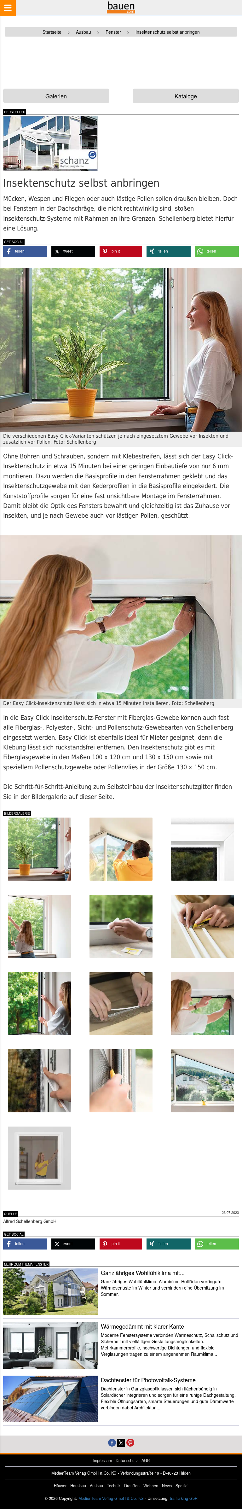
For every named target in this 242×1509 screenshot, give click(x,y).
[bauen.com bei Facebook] (112, 1442)
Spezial (182, 1486)
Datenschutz (127, 1460)
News (167, 1486)
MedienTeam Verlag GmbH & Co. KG (111, 1498)
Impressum (102, 1460)
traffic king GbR (184, 1498)
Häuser (60, 1486)
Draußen (132, 1486)
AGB (145, 1460)
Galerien (56, 96)
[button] (25, 251)
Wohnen (150, 1486)
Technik (113, 1486)
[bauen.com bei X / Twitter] (121, 1442)
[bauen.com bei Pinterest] (130, 1442)
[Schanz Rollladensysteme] (59, 143)
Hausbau (78, 1486)
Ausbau (96, 1486)
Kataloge (186, 96)
